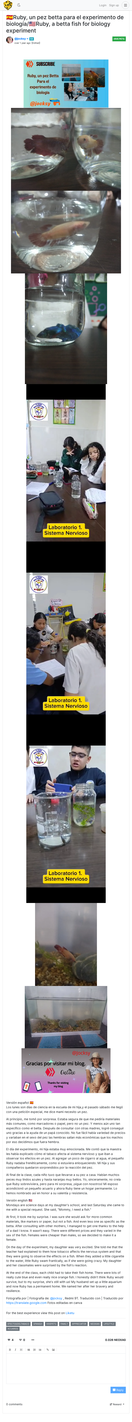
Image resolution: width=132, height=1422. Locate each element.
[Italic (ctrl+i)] (15, 1349)
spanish (37, 1324)
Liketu (70, 1313)
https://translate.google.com (26, 1303)
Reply (120, 1390)
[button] (124, 5)
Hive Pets (119, 39)
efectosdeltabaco (18, 1324)
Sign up (114, 5)
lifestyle (109, 1324)
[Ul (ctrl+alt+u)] (40, 1349)
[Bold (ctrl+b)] (10, 1349)
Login (102, 5)
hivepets (51, 1324)
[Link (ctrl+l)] (47, 1349)
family (64, 1324)
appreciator (79, 1324)
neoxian (95, 1324)
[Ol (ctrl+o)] (34, 1349)
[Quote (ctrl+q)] (28, 1349)
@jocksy (20, 38)
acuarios (13, 1328)
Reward (117, 1404)
